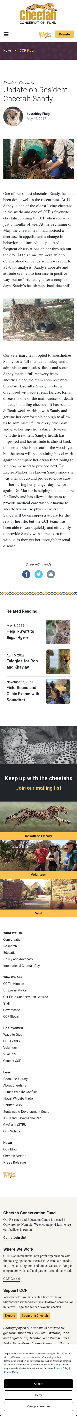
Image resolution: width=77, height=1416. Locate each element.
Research (10, 946)
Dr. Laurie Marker (15, 990)
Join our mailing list (38, 788)
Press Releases (15, 1162)
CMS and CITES (14, 1125)
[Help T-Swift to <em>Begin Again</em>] (58, 631)
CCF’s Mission (13, 984)
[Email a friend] (51, 573)
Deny (38, 1395)
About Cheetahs (14, 1085)
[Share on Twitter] (38, 573)
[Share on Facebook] (26, 573)
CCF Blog (27, 50)
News (7, 50)
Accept (38, 1384)
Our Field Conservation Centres (25, 997)
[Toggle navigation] (6, 34)
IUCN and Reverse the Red (22, 1118)
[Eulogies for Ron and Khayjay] (58, 661)
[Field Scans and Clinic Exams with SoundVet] (58, 690)
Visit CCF (10, 1054)
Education (10, 953)
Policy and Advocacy (18, 959)
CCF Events (11, 1041)
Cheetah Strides (14, 1156)
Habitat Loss (12, 1105)
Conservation (12, 939)
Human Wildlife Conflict (20, 1092)
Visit (38, 913)
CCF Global (11, 1017)
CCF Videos (11, 1131)
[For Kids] (45, 34)
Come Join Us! (14, 1238)
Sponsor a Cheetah (35, 1315)
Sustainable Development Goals (26, 1112)
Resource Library (38, 836)
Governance (11, 1010)
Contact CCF (12, 1061)
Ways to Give (12, 1035)
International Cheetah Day (21, 966)
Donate (64, 34)
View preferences (39, 1406)
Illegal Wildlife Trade (18, 1098)
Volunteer (38, 875)
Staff (6, 1003)
